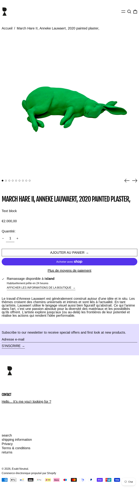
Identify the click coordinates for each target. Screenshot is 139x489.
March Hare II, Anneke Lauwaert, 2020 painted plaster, (58, 28)
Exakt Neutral (20, 468)
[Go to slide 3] (9, 180)
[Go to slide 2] (6, 180)
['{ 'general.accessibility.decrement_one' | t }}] (3, 238)
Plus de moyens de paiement (69, 270)
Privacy (7, 444)
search (7, 435)
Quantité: (9, 231)
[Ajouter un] (17, 238)
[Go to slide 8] (26, 180)
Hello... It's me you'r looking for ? (26, 401)
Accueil (7, 28)
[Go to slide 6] (19, 180)
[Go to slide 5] (16, 180)
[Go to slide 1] (2, 180)
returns (7, 452)
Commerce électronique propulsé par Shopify (29, 473)
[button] (129, 11)
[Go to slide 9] (30, 180)
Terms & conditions (16, 448)
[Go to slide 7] (23, 180)
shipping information (17, 439)
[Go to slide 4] (13, 180)
